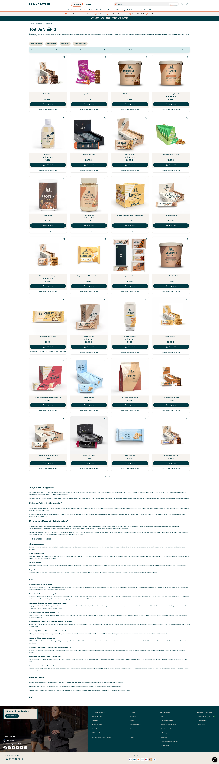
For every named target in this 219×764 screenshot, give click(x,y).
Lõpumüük (147, 10)
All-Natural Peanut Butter (37, 686)
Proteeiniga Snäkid (80, 43)
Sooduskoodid (202, 720)
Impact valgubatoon (171, 455)
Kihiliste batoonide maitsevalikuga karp (130, 215)
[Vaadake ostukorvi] (187, 4)
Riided (132, 720)
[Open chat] (25, 747)
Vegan (132, 737)
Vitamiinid (103, 10)
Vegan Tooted (127, 10)
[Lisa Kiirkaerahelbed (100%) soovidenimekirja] (146, 360)
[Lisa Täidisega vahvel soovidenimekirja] (187, 178)
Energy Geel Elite (89, 154)
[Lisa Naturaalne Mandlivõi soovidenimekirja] (187, 239)
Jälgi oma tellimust (97, 733)
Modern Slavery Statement (169, 724)
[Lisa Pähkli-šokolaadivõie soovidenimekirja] (146, 57)
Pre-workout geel (89, 455)
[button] (214, 759)
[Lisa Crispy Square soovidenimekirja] (105, 360)
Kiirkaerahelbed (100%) (130, 397)
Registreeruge (12, 716)
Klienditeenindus (97, 716)
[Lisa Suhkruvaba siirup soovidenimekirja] (146, 299)
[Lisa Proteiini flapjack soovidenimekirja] (187, 299)
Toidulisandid (93, 10)
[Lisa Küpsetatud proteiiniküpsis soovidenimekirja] (64, 239)
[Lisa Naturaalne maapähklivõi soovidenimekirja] (187, 57)
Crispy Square (89, 397)
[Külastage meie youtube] (17, 747)
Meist (162, 716)
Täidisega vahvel (171, 215)
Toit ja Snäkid (47, 23)
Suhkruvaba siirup (130, 336)
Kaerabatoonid (130, 154)
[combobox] (146, 4)
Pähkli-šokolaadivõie (130, 94)
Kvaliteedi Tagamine (167, 720)
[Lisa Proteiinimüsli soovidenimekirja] (64, 178)
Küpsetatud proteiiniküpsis (48, 276)
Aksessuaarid (138, 10)
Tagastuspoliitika (97, 724)
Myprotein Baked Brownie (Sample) (89, 276)
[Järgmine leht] (113, 476)
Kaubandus (164, 737)
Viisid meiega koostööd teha (169, 741)
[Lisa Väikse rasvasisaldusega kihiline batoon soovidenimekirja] (64, 360)
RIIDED (88, 4)
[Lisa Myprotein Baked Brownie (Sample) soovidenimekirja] (105, 239)
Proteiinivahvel (89, 336)
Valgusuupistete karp (130, 276)
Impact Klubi (201, 724)
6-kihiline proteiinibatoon (171, 397)
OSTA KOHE (49, 104)
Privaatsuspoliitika (166, 729)
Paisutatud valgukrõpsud (171, 154)
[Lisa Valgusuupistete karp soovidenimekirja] (146, 239)
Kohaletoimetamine (98, 729)
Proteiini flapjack (171, 336)
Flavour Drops (33, 690)
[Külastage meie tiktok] (13, 747)
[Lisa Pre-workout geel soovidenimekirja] (105, 418)
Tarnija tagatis (165, 745)
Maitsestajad (65, 43)
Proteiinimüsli (47, 215)
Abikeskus (95, 720)
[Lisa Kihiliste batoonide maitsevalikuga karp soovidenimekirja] (146, 178)
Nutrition (39, 23)
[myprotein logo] (39, 4)
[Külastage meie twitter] (21, 747)
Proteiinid (83, 10)
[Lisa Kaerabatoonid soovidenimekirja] (146, 117)
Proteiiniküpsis (48, 94)
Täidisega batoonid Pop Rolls (48, 455)
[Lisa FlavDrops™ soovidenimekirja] (64, 117)
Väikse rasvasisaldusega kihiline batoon (48, 397)
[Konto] (182, 4)
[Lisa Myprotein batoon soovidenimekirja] (105, 57)
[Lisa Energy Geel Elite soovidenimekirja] (105, 117)
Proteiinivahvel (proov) (48, 336)
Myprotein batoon (89, 94)
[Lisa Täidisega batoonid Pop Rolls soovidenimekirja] (64, 418)
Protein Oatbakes (34, 682)
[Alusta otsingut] (116, 4)
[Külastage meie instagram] (5, 747)
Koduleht (32, 23)
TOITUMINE (77, 4)
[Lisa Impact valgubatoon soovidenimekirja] (187, 418)
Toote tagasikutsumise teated (101, 737)
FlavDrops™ (48, 154)
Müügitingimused (166, 733)
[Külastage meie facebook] (9, 747)
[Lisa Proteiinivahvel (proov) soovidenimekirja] (64, 299)
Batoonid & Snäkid (114, 10)
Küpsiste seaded (9, 736)
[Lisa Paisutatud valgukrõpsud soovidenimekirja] (187, 117)
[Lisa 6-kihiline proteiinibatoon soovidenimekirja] (187, 360)
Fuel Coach (174, 4)
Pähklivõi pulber (89, 215)
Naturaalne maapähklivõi (171, 94)
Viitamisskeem (206, 716)
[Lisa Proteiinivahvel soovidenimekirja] (105, 299)
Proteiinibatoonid (36, 43)
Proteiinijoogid (51, 43)
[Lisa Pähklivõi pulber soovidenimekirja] (105, 178)
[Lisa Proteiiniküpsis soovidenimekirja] (64, 57)
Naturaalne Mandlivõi (171, 276)
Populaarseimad (73, 10)
